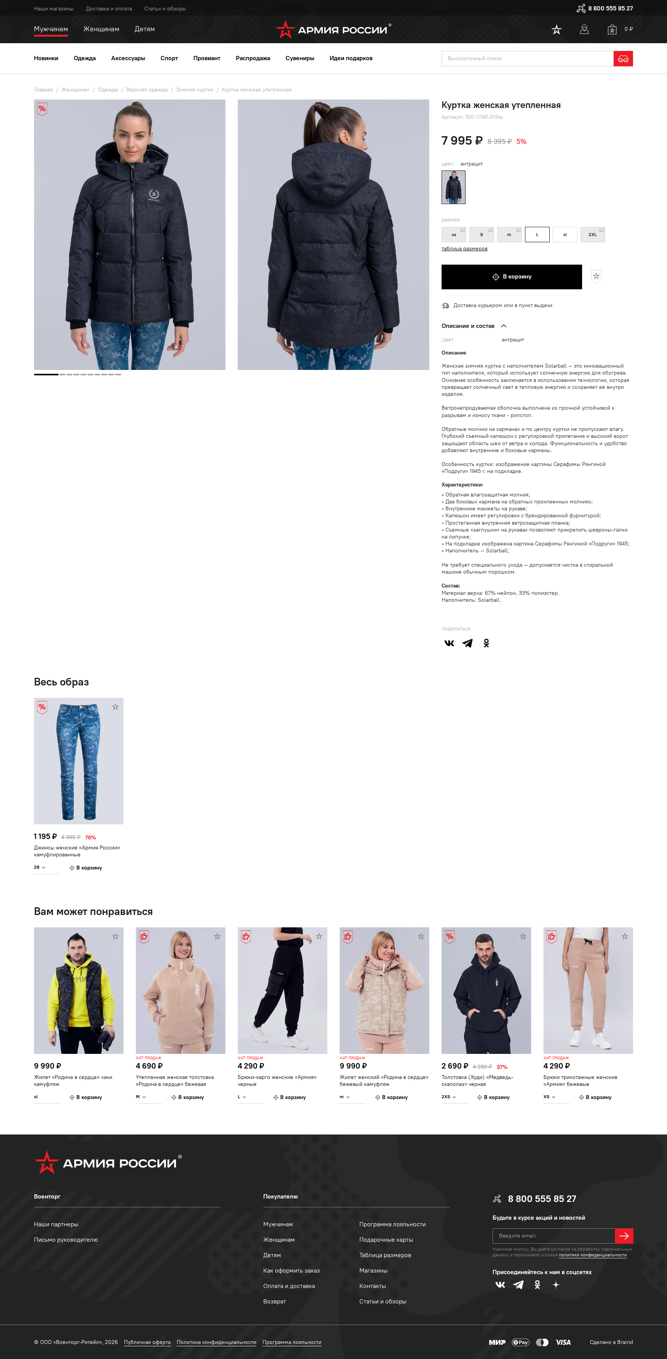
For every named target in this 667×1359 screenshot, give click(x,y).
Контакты (372, 1286)
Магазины (373, 1270)
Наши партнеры (56, 1224)
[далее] (624, 1236)
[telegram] (468, 643)
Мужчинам (278, 1224)
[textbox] (528, 58)
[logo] (334, 29)
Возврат (274, 1301)
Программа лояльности (392, 1224)
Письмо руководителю (66, 1239)
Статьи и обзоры (165, 8)
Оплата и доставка (289, 1286)
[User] (584, 29)
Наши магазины (54, 8)
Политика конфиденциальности (216, 1342)
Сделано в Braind (611, 1342)
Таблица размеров (385, 1255)
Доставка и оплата (109, 8)
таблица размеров (465, 248)
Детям (272, 1255)
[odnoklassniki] (486, 643)
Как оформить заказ (291, 1270)
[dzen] (556, 1284)
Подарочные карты (386, 1239)
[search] (623, 58)
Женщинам (279, 1239)
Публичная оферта (147, 1342)
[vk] (449, 643)
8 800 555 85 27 (610, 8)
